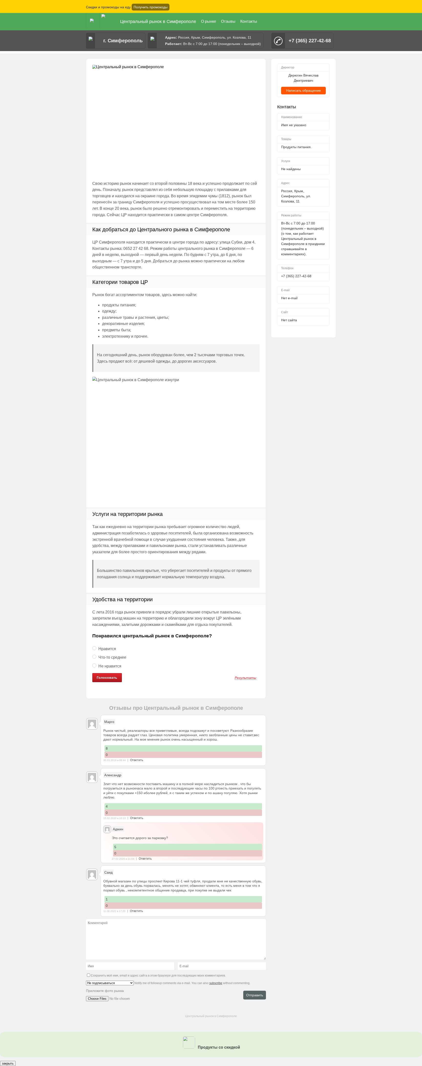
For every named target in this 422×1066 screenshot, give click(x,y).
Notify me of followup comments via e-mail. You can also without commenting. (192, 983)
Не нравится (109, 666)
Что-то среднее (111, 657)
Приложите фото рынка (105, 991)
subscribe (215, 983)
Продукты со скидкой (218, 1047)
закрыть (8, 1063)
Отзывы (228, 21)
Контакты (248, 21)
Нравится (106, 649)
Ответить (136, 760)
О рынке (208, 21)
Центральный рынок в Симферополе (158, 21)
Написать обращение (303, 90)
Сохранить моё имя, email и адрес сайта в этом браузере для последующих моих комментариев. (158, 975)
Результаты (245, 678)
